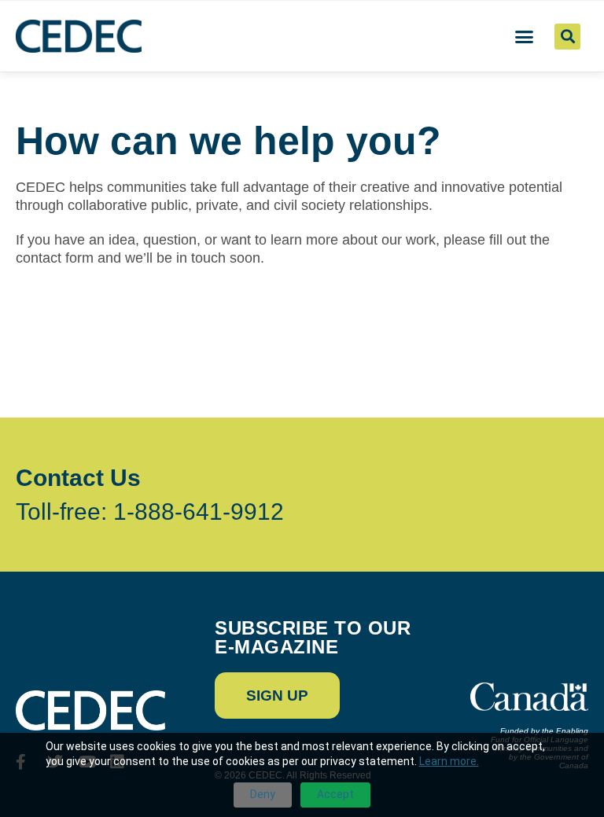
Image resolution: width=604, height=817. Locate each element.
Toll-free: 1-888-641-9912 (150, 511)
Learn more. (449, 761)
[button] (525, 36)
